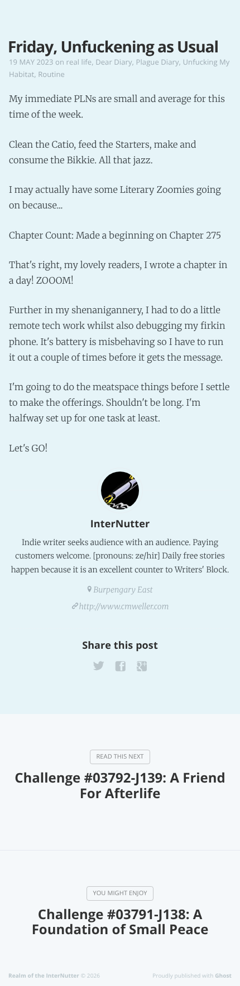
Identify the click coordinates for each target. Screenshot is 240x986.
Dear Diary (113, 62)
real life (79, 62)
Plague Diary (157, 62)
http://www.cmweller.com (124, 606)
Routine (51, 74)
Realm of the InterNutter (43, 975)
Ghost (223, 975)
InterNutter (120, 524)
